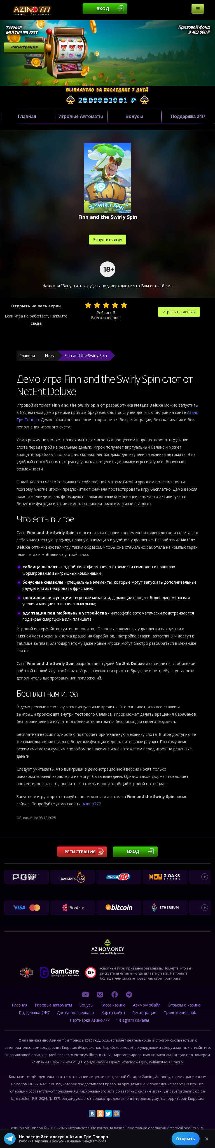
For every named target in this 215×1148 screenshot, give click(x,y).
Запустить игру (107, 239)
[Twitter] (108, 1113)
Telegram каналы (133, 1020)
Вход (103, 8)
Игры (50, 355)
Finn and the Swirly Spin (85, 355)
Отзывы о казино (184, 1005)
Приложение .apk (179, 1012)
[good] (115, 305)
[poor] (97, 305)
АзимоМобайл (146, 1005)
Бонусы (134, 116)
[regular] (106, 305)
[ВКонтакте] (92, 1113)
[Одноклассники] (100, 1113)
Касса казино (113, 1005)
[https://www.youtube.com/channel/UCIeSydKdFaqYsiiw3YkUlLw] (85, 994)
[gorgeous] (124, 305)
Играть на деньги (179, 311)
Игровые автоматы (81, 116)
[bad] (88, 305)
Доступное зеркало (75, 1012)
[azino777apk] (129, 994)
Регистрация (24, 47)
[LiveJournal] (124, 1113)
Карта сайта (113, 1012)
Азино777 (92, 803)
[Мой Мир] (116, 1113)
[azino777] (100, 994)
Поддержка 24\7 (188, 116)
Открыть (185, 1138)
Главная (27, 116)
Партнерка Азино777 (89, 1020)
